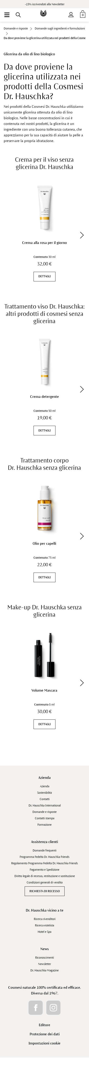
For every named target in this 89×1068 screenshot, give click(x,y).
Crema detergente (44, 397)
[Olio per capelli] (44, 508)
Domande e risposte (44, 812)
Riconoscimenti (44, 957)
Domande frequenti (44, 850)
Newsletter (44, 964)
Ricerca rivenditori (44, 919)
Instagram (53, 1008)
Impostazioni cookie (44, 1043)
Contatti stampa (44, 818)
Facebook (36, 1008)
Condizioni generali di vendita (45, 882)
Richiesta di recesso (44, 891)
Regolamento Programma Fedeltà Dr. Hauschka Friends (44, 863)
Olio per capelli (44, 543)
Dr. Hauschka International (45, 805)
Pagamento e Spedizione (44, 869)
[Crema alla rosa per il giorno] (44, 207)
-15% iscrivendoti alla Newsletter (44, 4)
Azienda (44, 778)
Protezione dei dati (45, 1034)
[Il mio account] (71, 13)
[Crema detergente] (44, 361)
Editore (44, 1025)
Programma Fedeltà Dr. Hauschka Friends (44, 857)
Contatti (45, 799)
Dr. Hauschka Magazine (44, 970)
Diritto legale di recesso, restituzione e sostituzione (44, 876)
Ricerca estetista (44, 925)
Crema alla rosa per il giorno (44, 243)
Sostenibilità (44, 792)
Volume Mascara (44, 690)
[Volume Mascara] (44, 655)
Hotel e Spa (44, 931)
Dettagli (44, 276)
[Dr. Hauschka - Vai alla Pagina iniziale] (44, 9)
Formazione (44, 824)
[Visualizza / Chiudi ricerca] (18, 14)
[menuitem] (6, 14)
